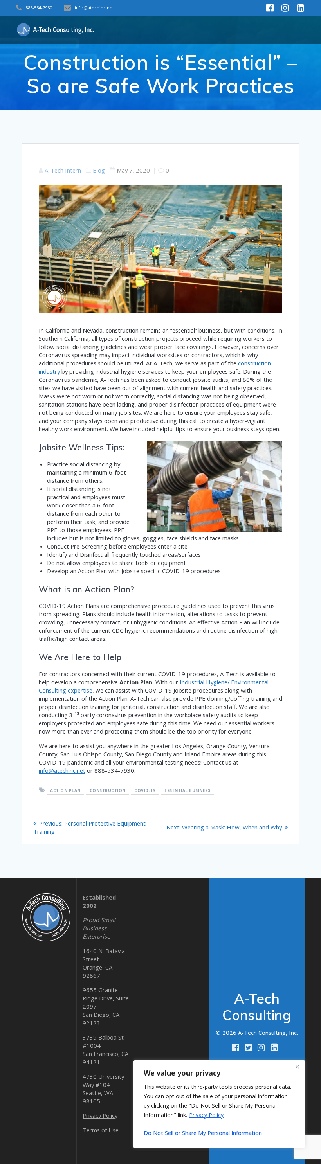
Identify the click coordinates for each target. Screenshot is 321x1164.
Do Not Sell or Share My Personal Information (203, 1133)
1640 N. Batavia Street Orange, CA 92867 (104, 963)
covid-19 (144, 790)
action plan (65, 790)
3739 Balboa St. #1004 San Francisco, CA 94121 (105, 1049)
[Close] (297, 1066)
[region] (219, 1104)
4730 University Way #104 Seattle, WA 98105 (103, 1088)
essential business (187, 790)
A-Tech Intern (63, 170)
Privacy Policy (206, 1115)
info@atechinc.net (94, 8)
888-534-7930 (38, 8)
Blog (99, 170)
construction (108, 790)
